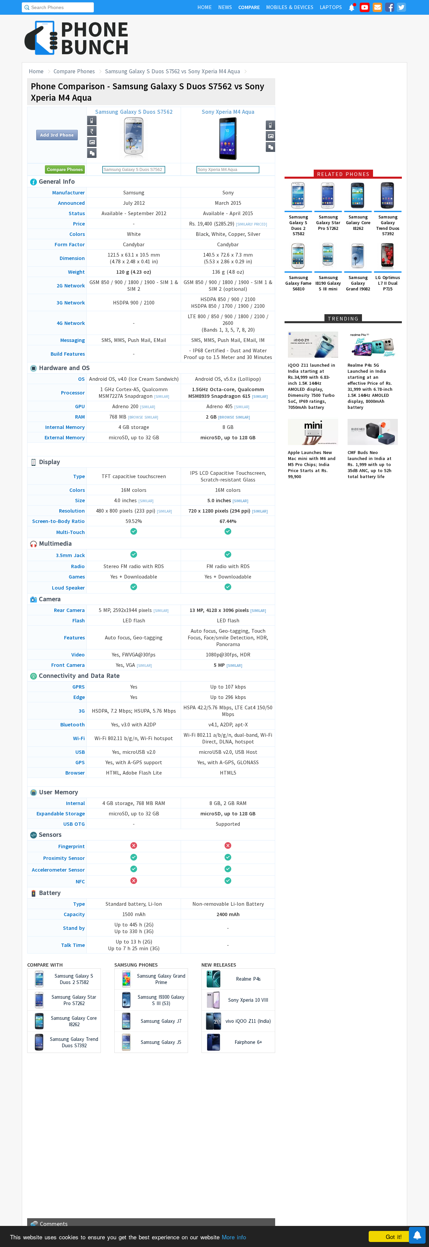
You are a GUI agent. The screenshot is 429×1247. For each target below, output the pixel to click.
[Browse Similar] (143, 417)
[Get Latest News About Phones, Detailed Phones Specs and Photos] (41, 38)
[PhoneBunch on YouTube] (364, 9)
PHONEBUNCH (94, 38)
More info (234, 1237)
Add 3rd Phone (57, 135)
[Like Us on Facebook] (389, 8)
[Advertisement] (285, 38)
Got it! (394, 1236)
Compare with (45, 964)
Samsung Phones (136, 964)
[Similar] (161, 396)
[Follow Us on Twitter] (401, 8)
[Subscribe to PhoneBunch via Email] (377, 8)
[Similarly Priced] (251, 224)
